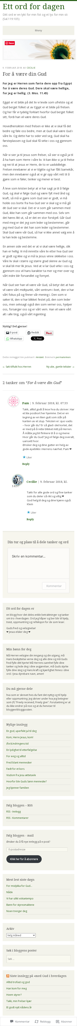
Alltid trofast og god (18, 982)
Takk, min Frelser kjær (19, 1001)
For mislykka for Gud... (19, 886)
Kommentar (54, 586)
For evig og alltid (16, 756)
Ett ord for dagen (34, 6)
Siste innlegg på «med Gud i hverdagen (38, 976)
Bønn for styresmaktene (20, 905)
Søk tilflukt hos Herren (17, 366)
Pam (25, 403)
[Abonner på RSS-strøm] (7, 976)
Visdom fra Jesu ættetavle (21, 775)
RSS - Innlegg (13, 811)
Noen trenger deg (16, 911)
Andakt (40, 357)
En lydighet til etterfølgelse (21, 750)
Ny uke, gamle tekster (60, 366)
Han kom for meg (16, 988)
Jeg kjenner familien (17, 787)
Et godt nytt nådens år (19, 1007)
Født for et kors (15, 769)
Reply (26, 464)
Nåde (9, 892)
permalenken (63, 357)
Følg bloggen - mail (20, 835)
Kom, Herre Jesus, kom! (19, 737)
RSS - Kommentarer (17, 818)
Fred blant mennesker (19, 762)
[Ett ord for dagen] (39, 59)
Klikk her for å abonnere (24, 859)
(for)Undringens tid (17, 743)
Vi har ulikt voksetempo (19, 898)
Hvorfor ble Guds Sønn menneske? (26, 781)
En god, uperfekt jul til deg (21, 731)
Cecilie (31, 67)
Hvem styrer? (14, 994)
